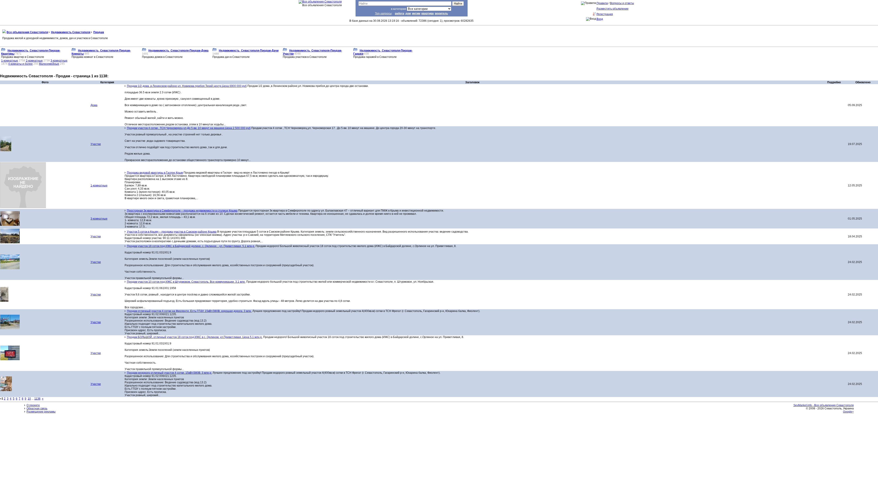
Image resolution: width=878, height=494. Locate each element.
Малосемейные (49, 63)
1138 (37, 398)
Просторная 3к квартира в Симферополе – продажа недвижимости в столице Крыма (182, 210)
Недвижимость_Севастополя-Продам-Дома (178, 50)
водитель (441, 13)
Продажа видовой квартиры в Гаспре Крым (155, 172)
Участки (96, 144)
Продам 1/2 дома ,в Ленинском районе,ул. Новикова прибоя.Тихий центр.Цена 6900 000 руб (187, 86)
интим (416, 13)
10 (29, 398)
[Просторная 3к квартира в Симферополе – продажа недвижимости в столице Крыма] (10, 224)
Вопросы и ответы (622, 3)
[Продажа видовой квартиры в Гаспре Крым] (23, 207)
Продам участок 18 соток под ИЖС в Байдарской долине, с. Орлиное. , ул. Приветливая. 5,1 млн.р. (191, 246)
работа (399, 13)
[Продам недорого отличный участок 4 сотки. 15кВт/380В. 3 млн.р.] (6, 390)
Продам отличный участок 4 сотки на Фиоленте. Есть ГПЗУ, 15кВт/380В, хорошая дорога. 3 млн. (189, 311)
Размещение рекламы (41, 411)
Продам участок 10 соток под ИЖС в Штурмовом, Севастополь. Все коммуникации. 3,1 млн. (186, 281)
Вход (600, 19)
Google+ (848, 411)
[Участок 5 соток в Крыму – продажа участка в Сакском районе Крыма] (10, 242)
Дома (94, 105)
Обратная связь (37, 408)
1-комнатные (9, 60)
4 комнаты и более (20, 63)
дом (408, 13)
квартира (427, 13)
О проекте (33, 405)
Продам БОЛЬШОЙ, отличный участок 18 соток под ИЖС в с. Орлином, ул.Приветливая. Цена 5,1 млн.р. (194, 337)
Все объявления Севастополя (27, 32)
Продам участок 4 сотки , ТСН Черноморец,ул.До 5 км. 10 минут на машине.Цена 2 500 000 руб (189, 128)
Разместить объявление (613, 8)
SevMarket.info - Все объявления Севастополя (823, 405)
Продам (98, 32)
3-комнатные (59, 60)
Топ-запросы (383, 13)
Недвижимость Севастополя (70, 32)
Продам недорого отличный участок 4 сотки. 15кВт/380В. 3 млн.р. (169, 372)
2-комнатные (34, 60)
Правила (602, 3)
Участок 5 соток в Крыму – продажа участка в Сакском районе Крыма (172, 231)
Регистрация (605, 14)
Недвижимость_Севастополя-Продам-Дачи (248, 50)
